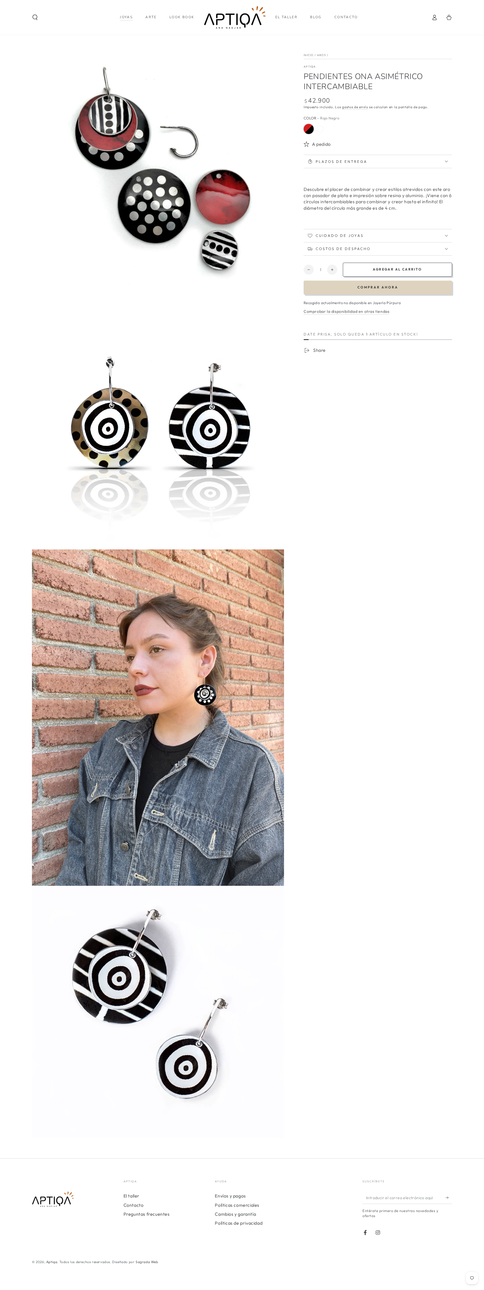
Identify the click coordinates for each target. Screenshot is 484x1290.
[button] (35, 17)
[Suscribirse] (449, 1197)
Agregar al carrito (397, 269)
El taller (131, 1196)
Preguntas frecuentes (147, 1214)
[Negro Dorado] (320, 129)
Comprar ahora (377, 287)
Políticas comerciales (237, 1205)
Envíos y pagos (230, 1196)
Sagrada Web (147, 1262)
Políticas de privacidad (238, 1223)
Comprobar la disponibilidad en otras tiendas (346, 311)
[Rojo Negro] (309, 129)
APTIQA (310, 66)
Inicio (309, 55)
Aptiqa (51, 1262)
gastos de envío (355, 107)
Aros (321, 55)
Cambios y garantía (235, 1214)
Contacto (134, 1205)
